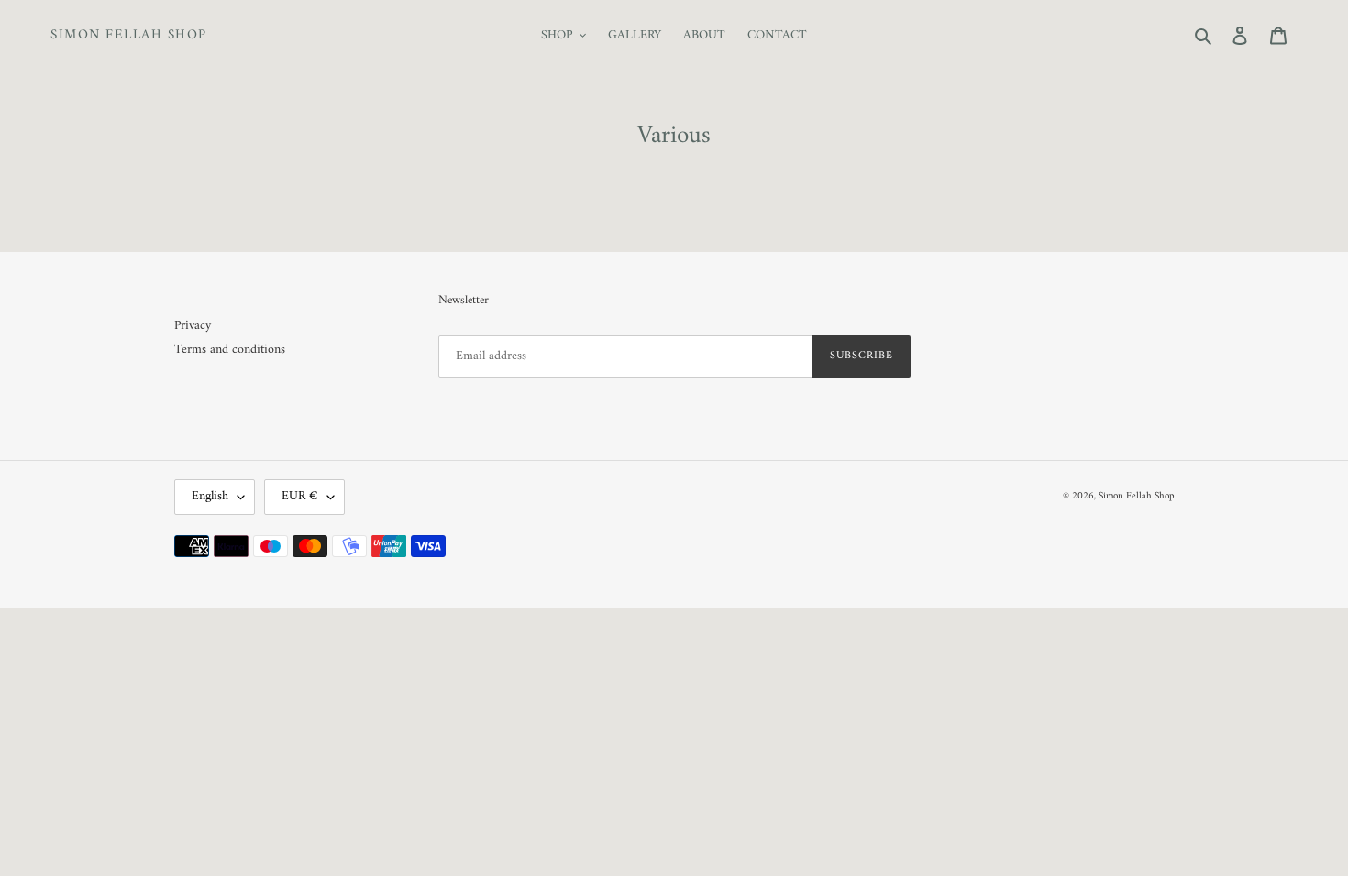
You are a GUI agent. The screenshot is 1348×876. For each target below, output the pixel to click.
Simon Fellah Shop (128, 35)
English (210, 496)
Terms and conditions (229, 349)
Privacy (192, 325)
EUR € (300, 496)
